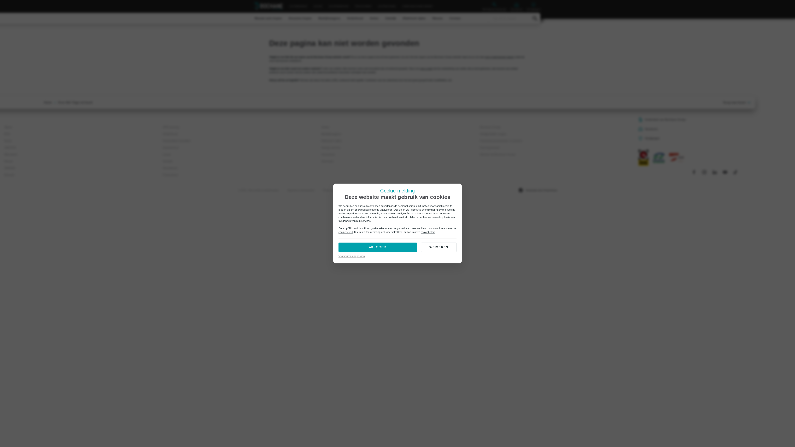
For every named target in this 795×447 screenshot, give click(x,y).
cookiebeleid (345, 232)
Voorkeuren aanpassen (351, 256)
